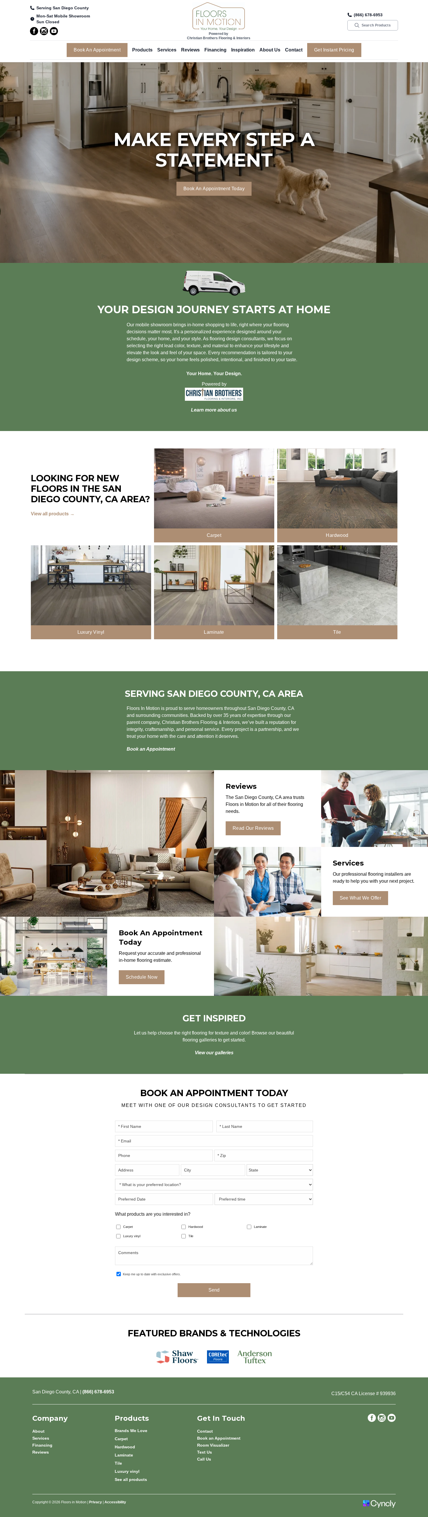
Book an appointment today (214, 188)
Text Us (204, 1452)
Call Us (204, 1459)
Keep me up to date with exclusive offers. (152, 1274)
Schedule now (142, 977)
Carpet (128, 1226)
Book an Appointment (97, 49)
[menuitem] (156, 1431)
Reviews (190, 49)
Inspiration (243, 49)
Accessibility (115, 1502)
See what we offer (360, 897)
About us (269, 49)
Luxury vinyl (131, 1236)
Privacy (95, 1502)
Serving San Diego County (62, 8)
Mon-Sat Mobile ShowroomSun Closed (63, 19)
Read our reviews (253, 828)
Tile (190, 1236)
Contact (294, 49)
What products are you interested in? (152, 1214)
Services (166, 49)
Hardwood (195, 1226)
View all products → (53, 513)
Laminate (260, 1226)
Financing (215, 49)
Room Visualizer (213, 1445)
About (38, 1431)
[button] (142, 50)
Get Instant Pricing (334, 49)
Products (142, 49)
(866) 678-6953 (368, 15)
